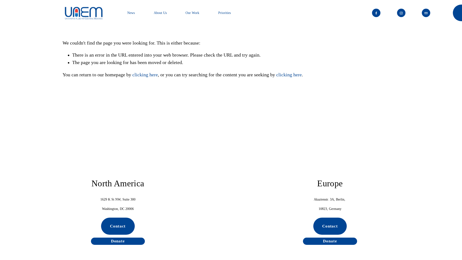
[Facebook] (376, 13)
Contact (118, 226)
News (131, 13)
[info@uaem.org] (426, 13)
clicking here (145, 74)
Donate (118, 241)
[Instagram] (401, 13)
